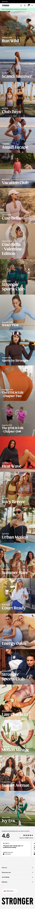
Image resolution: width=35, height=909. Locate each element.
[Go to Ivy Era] (17, 808)
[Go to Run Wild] (17, 28)
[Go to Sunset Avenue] (17, 773)
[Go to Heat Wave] (17, 454)
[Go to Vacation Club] (17, 170)
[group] (15, 849)
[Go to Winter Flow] (17, 312)
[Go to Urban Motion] (17, 525)
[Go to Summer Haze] (17, 560)
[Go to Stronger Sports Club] (17, 277)
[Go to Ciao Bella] (17, 206)
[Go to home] (5, 5)
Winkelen (4, 882)
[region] (17, 849)
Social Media (5, 877)
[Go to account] (24, 5)
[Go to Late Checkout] (17, 702)
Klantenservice (6, 872)
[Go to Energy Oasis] (17, 631)
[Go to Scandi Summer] (17, 64)
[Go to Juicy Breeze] (17, 489)
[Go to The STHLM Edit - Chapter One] (17, 418)
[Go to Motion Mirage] (17, 737)
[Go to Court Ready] (17, 596)
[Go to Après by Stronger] (17, 347)
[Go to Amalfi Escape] (17, 135)
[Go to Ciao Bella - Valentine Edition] (17, 241)
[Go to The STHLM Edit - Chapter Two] (17, 383)
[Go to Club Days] (17, 99)
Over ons (4, 867)
